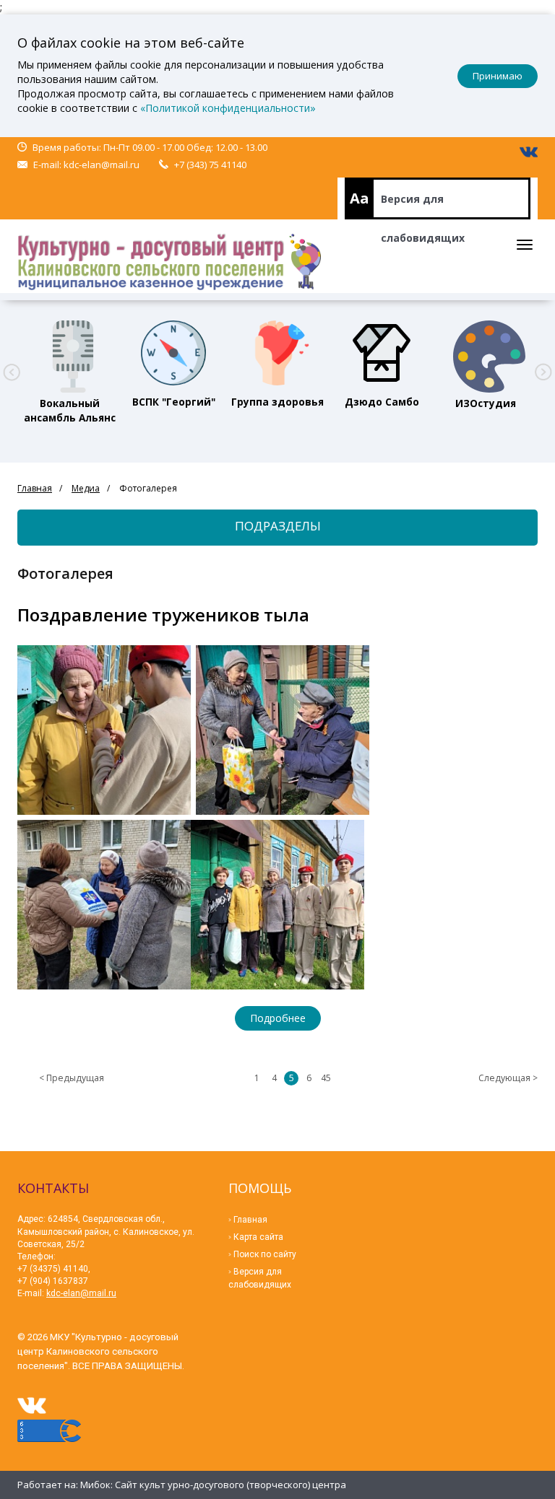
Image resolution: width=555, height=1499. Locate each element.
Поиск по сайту (264, 1254)
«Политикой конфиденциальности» (228, 108)
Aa (359, 198)
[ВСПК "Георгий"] (173, 353)
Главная (34, 488)
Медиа (86, 488)
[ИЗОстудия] (485, 353)
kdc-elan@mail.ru (101, 164)
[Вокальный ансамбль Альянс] (69, 353)
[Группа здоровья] (277, 353)
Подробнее (278, 1018)
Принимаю (497, 75)
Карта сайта (258, 1237)
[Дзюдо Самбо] (381, 353)
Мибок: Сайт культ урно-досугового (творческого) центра (213, 1484)
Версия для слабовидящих (423, 205)
